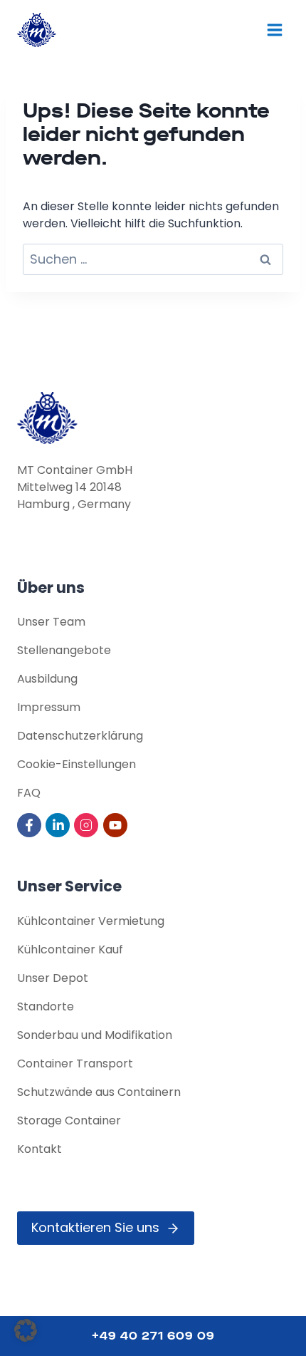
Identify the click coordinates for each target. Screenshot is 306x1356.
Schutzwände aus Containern (99, 1092)
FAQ (29, 793)
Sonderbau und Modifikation (94, 1035)
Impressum (48, 707)
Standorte (45, 1006)
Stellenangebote (64, 650)
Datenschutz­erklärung (80, 736)
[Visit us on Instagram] (87, 825)
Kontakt (39, 1149)
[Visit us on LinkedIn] (59, 825)
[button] (25, 1330)
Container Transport (75, 1063)
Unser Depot (52, 978)
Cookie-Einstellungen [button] (76, 764)
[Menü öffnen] (274, 29)
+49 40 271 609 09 (153, 1335)
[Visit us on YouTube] (116, 825)
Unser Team (51, 622)
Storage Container (69, 1120)
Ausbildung (47, 679)
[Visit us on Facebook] (30, 825)
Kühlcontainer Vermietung (90, 921)
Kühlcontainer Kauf (70, 949)
